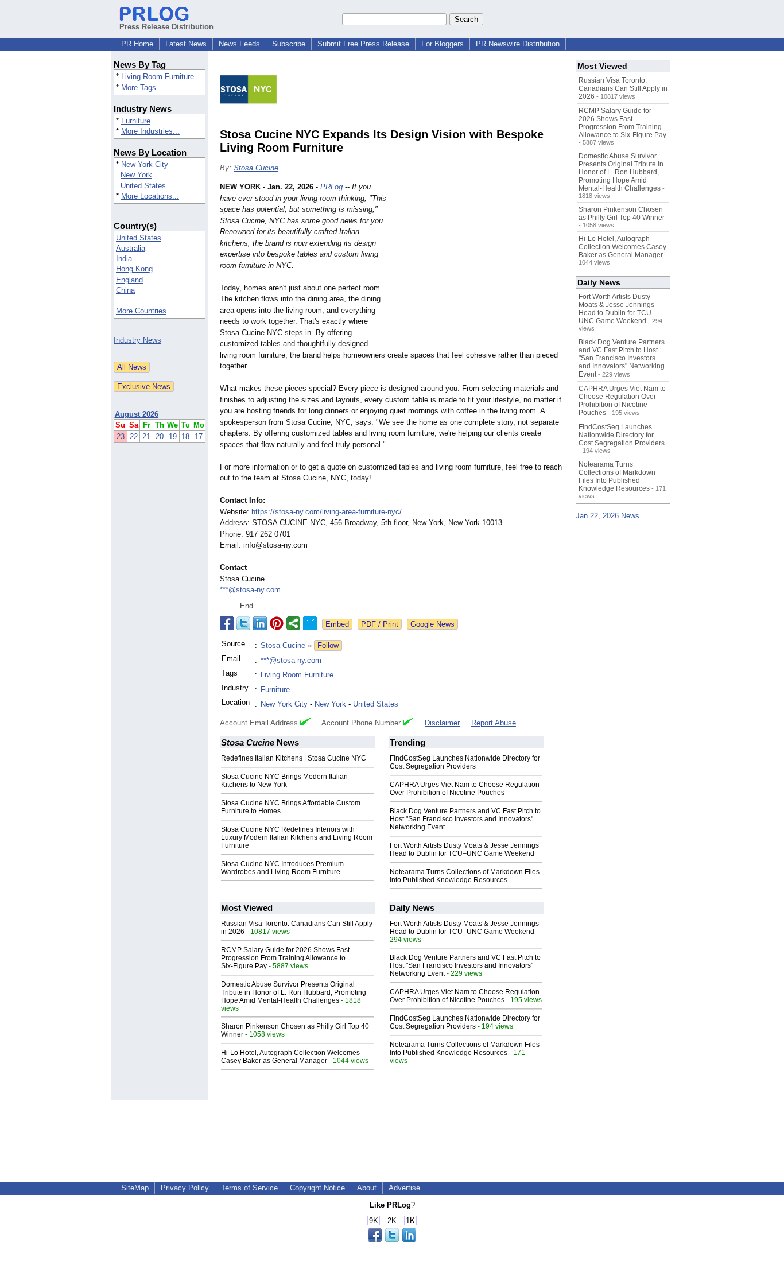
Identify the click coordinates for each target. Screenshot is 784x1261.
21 (146, 436)
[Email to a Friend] (310, 623)
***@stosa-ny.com (250, 589)
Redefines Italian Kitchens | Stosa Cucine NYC (293, 758)
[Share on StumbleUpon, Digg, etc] (293, 623)
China (125, 290)
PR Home (137, 44)
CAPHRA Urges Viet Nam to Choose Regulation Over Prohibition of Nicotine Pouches (465, 789)
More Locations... (150, 196)
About (367, 1188)
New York (136, 174)
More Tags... (142, 87)
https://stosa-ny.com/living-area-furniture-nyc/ (326, 511)
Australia (130, 248)
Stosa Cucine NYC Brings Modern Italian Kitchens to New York (284, 781)
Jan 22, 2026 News (607, 515)
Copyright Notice (317, 1188)
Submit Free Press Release (363, 44)
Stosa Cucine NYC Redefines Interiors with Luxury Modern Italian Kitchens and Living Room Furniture (296, 837)
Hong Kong (134, 269)
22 (134, 436)
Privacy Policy (185, 1188)
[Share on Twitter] (243, 623)
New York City (144, 164)
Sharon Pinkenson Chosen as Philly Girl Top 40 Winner (622, 213)
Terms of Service (249, 1188)
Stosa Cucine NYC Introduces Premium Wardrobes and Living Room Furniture (282, 868)
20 (160, 436)
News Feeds (239, 44)
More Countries (141, 310)
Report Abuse (493, 723)
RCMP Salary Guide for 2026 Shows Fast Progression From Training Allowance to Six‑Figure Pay (285, 958)
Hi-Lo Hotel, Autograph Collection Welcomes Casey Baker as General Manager (290, 1057)
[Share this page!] (392, 1239)
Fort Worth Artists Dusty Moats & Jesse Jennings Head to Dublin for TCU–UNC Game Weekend (464, 849)
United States (143, 185)
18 (185, 436)
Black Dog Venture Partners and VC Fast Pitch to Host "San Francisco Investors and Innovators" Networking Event (465, 819)
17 (199, 436)
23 (121, 436)
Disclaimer (442, 723)
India (124, 258)
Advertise (404, 1188)
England (129, 280)
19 (173, 436)
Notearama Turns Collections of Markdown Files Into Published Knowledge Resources (465, 876)
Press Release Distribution (166, 26)
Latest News (186, 44)
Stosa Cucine (256, 168)
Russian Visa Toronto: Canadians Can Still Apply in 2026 (623, 88)
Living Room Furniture (157, 76)
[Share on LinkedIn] (260, 623)
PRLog (331, 187)
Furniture (135, 121)
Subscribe (288, 44)
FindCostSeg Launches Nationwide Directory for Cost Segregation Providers (465, 762)
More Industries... (150, 131)
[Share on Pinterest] (277, 623)
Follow (328, 645)
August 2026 (136, 414)
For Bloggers (442, 44)
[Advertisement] (478, 265)
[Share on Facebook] (227, 623)
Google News (432, 624)
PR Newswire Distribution (518, 44)
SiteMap (135, 1188)
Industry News (137, 340)
